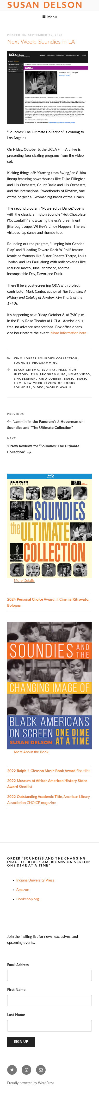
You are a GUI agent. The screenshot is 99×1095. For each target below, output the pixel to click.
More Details (24, 581)
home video (79, 374)
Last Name (16, 1015)
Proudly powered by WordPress (30, 1083)
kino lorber (50, 378)
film (62, 370)
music (69, 378)
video (38, 387)
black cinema (26, 370)
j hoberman (25, 378)
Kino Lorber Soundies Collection (46, 358)
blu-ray (49, 370)
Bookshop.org (27, 899)
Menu (52, 17)
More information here (68, 333)
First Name (16, 990)
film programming (48, 374)
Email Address (18, 965)
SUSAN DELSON (45, 5)
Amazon (22, 890)
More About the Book (31, 752)
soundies (22, 387)
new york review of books (50, 383)
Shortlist (48, 771)
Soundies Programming (36, 363)
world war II (58, 387)
